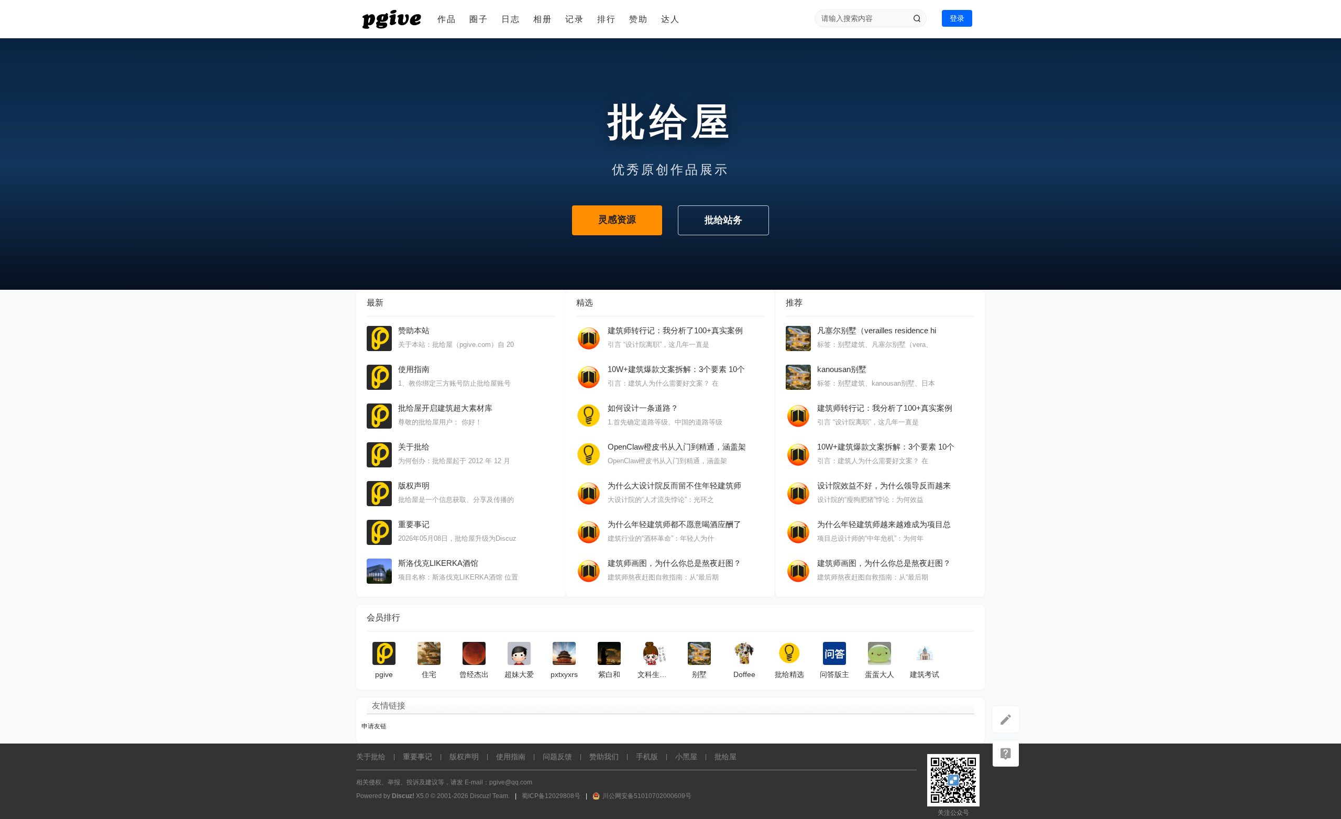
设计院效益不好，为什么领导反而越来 (884, 485)
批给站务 (723, 220)
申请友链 (374, 726)
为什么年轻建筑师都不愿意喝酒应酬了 (674, 524)
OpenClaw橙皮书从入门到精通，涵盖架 (677, 446)
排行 (606, 19)
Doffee (744, 674)
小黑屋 (686, 756)
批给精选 (789, 674)
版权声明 (414, 485)
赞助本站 (414, 330)
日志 (510, 19)
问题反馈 (557, 756)
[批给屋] (393, 19)
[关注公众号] (1006, 753)
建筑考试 (924, 674)
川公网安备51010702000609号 (646, 796)
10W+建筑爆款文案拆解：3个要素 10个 (676, 369)
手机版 (647, 756)
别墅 (699, 674)
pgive (384, 674)
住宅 (429, 674)
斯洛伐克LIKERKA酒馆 (438, 563)
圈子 (478, 19)
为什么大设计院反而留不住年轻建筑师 (674, 485)
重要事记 (414, 524)
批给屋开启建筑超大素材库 (445, 407)
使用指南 (414, 369)
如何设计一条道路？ (643, 407)
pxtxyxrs (564, 674)
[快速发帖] (1006, 719)
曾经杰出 (474, 674)
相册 (542, 19)
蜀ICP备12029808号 (551, 796)
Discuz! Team (489, 796)
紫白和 (609, 674)
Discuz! (403, 796)
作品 (446, 19)
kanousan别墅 (841, 369)
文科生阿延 (655, 674)
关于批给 (414, 446)
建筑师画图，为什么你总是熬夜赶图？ (674, 563)
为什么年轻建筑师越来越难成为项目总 (884, 524)
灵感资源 (617, 219)
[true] (917, 18)
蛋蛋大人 (879, 674)
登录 (957, 18)
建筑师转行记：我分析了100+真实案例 (675, 330)
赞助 (638, 19)
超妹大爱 (519, 674)
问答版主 (834, 674)
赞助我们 (604, 756)
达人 (670, 19)
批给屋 (726, 756)
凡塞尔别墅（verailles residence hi (876, 330)
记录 (574, 19)
